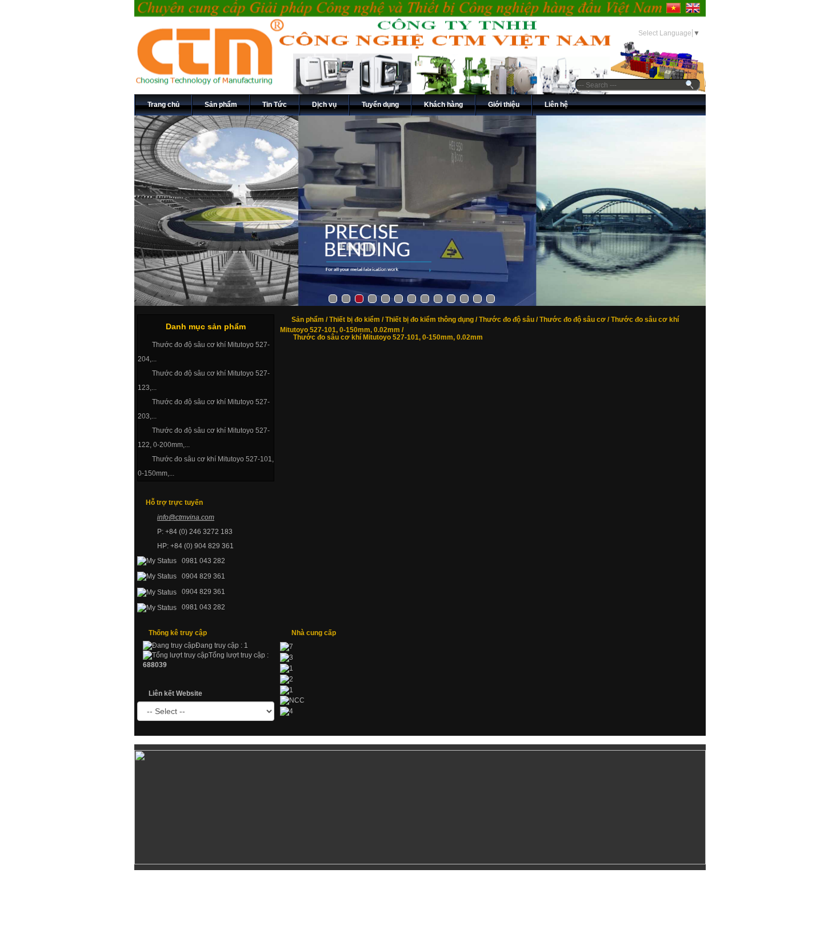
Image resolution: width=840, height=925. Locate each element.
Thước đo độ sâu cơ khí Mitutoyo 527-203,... (204, 409)
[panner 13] (420, 210)
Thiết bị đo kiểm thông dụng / (432, 320)
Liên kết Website (175, 693)
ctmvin (185, 517)
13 (490, 298)
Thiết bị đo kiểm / (357, 320)
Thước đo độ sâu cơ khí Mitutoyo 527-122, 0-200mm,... (204, 437)
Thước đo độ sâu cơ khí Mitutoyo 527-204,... (204, 352)
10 (451, 298)
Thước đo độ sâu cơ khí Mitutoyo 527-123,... (204, 380)
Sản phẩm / (310, 320)
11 (464, 298)
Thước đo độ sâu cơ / (575, 320)
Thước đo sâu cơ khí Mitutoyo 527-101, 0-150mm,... (206, 466)
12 (477, 298)
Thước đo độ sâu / (509, 320)
